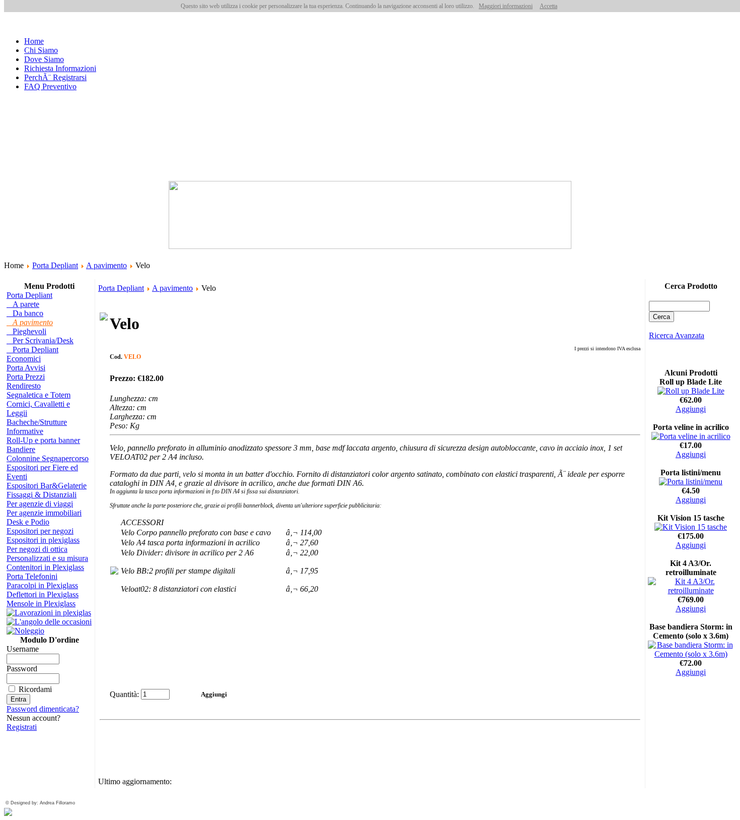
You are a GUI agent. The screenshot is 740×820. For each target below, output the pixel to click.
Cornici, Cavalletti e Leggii (38, 408)
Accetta (548, 6)
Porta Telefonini (32, 576)
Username (23, 649)
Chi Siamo (41, 50)
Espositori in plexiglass (43, 540)
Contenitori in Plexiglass (45, 567)
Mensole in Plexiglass (41, 603)
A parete (23, 304)
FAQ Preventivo (50, 86)
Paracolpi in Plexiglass (42, 585)
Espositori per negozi (40, 531)
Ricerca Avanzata (676, 335)
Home (34, 41)
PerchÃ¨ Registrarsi (55, 77)
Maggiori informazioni (506, 6)
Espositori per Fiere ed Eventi (42, 472)
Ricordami (35, 689)
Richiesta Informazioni (60, 68)
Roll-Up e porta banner (43, 440)
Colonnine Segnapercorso (48, 458)
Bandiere (21, 449)
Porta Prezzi (26, 376)
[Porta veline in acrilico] (690, 436)
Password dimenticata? (43, 709)
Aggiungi (691, 409)
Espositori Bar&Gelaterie (47, 485)
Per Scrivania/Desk (40, 340)
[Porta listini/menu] (690, 481)
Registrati (22, 727)
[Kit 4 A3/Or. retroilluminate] (690, 590)
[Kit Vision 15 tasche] (690, 527)
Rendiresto (24, 386)
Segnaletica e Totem (38, 395)
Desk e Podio (28, 522)
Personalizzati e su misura (47, 558)
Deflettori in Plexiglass (43, 594)
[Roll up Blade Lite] (690, 391)
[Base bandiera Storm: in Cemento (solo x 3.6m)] (690, 654)
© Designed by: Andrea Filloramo (40, 802)
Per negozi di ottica (37, 549)
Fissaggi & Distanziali (42, 494)
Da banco (25, 313)
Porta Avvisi (26, 367)
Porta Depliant (55, 265)
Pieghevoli (26, 331)
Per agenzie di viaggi (40, 503)
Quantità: (124, 694)
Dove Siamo (44, 59)
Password (22, 668)
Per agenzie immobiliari (44, 513)
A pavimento (106, 265)
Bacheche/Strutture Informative (37, 426)
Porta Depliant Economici (32, 354)
